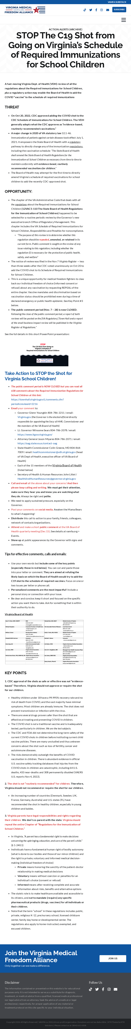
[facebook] (96, 9)
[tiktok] (85, 9)
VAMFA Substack (117, 2)
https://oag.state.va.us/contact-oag (37, 443)
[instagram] (101, 9)
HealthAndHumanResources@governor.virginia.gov (47, 478)
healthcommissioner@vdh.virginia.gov (54, 452)
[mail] (107, 9)
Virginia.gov (24, 416)
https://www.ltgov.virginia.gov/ (35, 434)
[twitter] (90, 9)
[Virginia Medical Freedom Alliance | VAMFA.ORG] (25, 7)
